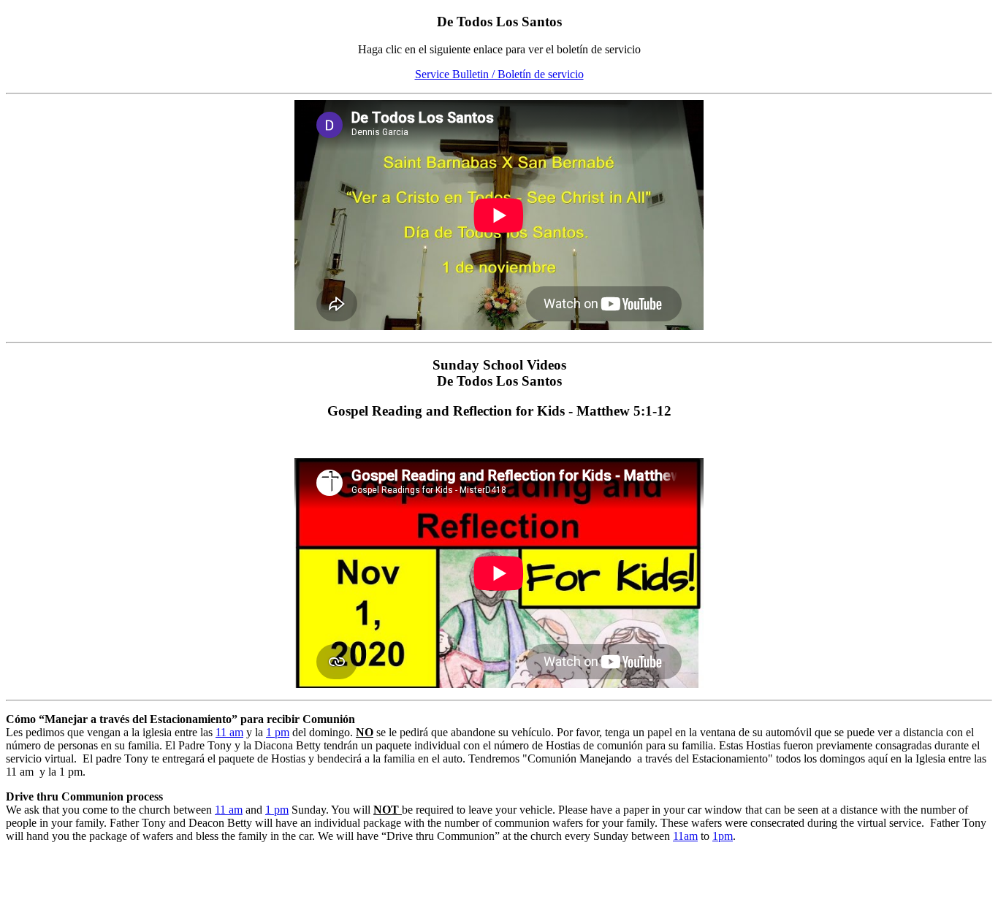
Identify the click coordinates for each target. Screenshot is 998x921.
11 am (229, 732)
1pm (722, 836)
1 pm (277, 732)
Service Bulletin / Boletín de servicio (499, 74)
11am (685, 836)
